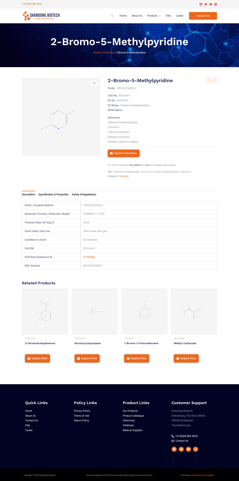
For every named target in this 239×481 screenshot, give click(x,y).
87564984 (89, 257)
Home (123, 15)
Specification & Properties (53, 194)
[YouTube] (210, 4)
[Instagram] (215, 4)
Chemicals (123, 176)
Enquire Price (39, 358)
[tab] (28, 194)
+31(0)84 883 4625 (32, 3)
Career (179, 15)
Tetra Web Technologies (203, 475)
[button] (94, 83)
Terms (150, 475)
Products (152, 15)
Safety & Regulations (84, 194)
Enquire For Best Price (125, 153)
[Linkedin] (200, 4)
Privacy (139, 475)
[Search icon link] (112, 16)
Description (28, 194)
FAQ (168, 15)
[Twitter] (205, 4)
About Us (137, 15)
